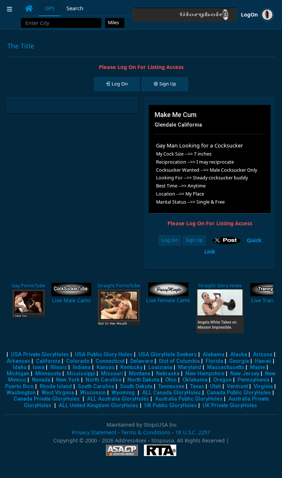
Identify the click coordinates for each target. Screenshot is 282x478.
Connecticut (109, 361)
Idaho (20, 367)
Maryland (189, 367)
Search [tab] (74, 8)
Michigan (18, 374)
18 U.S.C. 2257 (192, 432)
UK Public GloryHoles (170, 405)
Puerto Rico (19, 386)
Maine (257, 367)
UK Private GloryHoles (230, 405)
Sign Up (194, 240)
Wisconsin (93, 393)
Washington (21, 393)
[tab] (29, 8)
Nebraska (168, 374)
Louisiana (160, 367)
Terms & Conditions (145, 432)
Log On (170, 240)
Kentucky (131, 367)
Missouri (112, 374)
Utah (215, 386)
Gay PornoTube (28, 285)
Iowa (38, 367)
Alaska (238, 354)
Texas (197, 386)
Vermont (237, 386)
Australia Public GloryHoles (189, 399)
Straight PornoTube (118, 285)
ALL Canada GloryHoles (171, 393)
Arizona (262, 354)
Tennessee (171, 386)
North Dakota (143, 380)
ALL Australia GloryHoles (118, 399)
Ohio (171, 380)
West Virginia (57, 393)
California (48, 361)
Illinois (58, 367)
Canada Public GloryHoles (239, 393)
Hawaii (263, 361)
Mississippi (81, 374)
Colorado (78, 361)
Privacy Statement (94, 432)
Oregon (222, 380)
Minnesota (48, 374)
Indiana (82, 367)
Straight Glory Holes (220, 285)
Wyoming (123, 393)
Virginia (263, 386)
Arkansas (18, 361)
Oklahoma (194, 380)
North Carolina (104, 380)
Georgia (239, 361)
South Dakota (136, 386)
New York (68, 380)
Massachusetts (225, 367)
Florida (214, 361)
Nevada (41, 380)
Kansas (106, 367)
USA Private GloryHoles (40, 354)
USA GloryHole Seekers (167, 354)
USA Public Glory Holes (104, 354)
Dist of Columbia (179, 361)
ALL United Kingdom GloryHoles (98, 405)
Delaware (141, 361)
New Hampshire (204, 374)
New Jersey (244, 374)
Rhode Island (56, 386)
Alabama (213, 354)
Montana (139, 374)
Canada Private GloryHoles (47, 399)
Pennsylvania (254, 380)
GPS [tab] (50, 8)
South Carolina (96, 386)
